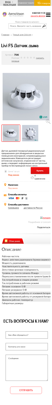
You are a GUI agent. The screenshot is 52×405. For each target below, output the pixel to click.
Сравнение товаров (27, 3)
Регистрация (9, 5)
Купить (40, 170)
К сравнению (40, 177)
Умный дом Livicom (22, 34)
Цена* (11, 171)
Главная (5, 34)
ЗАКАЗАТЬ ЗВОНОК (38, 16)
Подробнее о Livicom (39, 222)
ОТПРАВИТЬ (26, 390)
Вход (7, 2)
